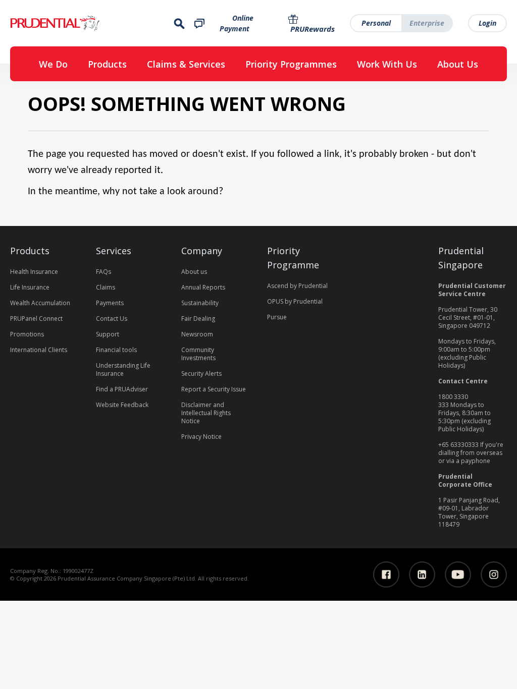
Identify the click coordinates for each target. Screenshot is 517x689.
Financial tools (116, 350)
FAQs (103, 271)
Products (107, 64)
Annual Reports (203, 287)
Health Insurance (34, 271)
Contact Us (111, 318)
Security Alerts (201, 373)
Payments (110, 303)
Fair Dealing (198, 318)
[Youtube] (458, 574)
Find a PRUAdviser (122, 389)
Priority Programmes (291, 64)
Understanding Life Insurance (123, 369)
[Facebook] (386, 574)
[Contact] (199, 23)
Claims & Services (186, 64)
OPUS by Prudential (295, 301)
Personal (376, 23)
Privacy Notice (201, 436)
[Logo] (86, 23)
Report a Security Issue (213, 389)
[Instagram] (494, 574)
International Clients (38, 350)
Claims (105, 287)
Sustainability (200, 303)
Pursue (277, 317)
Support (107, 334)
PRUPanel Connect (36, 318)
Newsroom (197, 334)
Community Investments (198, 354)
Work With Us (387, 64)
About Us (457, 64)
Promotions (27, 334)
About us (194, 271)
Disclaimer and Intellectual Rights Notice (206, 412)
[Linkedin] (422, 574)
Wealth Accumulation (40, 303)
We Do (53, 64)
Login (487, 23)
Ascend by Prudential (297, 285)
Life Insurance (29, 287)
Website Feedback (122, 404)
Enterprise (426, 23)
